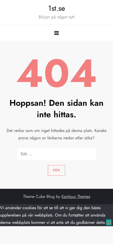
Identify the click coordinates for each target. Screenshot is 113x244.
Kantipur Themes (75, 196)
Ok (108, 222)
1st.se (56, 8)
